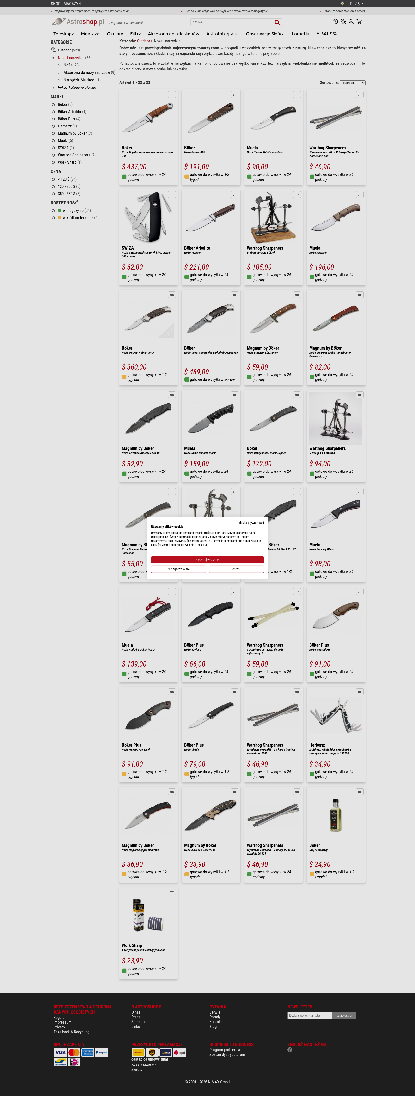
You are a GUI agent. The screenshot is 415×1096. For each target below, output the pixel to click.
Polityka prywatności (250, 523)
